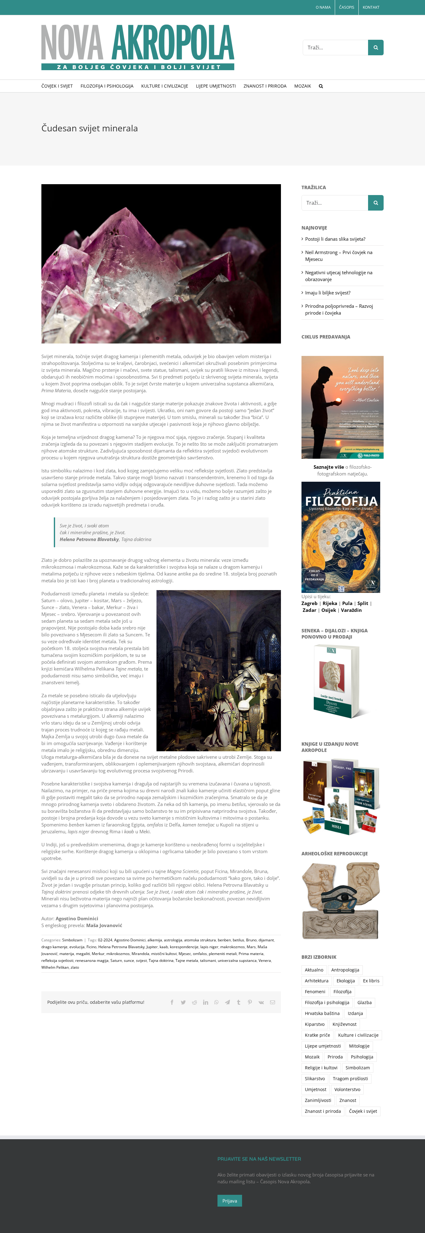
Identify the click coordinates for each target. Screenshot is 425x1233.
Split (363, 603)
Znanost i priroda (323, 1111)
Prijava (229, 1201)
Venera (265, 960)
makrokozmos (232, 946)
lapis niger (209, 946)
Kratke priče (317, 1035)
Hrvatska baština (322, 1013)
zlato (75, 967)
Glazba (364, 1002)
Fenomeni (315, 991)
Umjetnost (315, 1089)
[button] (321, 86)
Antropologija (345, 970)
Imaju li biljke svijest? (327, 292)
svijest (141, 960)
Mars (251, 946)
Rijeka (331, 603)
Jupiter (152, 946)
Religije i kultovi (321, 1068)
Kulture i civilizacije (358, 1035)
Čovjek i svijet (363, 1111)
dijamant (266, 940)
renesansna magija (92, 960)
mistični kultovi (164, 953)
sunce (129, 960)
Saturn (116, 960)
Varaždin (351, 610)
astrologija (173, 940)
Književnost (345, 1024)
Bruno (251, 940)
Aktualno (314, 970)
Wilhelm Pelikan (55, 967)
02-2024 (105, 940)
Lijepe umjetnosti (323, 1046)
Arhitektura (317, 981)
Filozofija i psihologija (327, 1002)
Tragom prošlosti (350, 1078)
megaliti (83, 953)
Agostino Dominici (130, 940)
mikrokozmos (118, 953)
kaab (164, 946)
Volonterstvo (347, 1089)
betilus (238, 940)
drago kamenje (54, 946)
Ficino (91, 946)
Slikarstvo (315, 1078)
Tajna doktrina (161, 960)
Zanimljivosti (318, 1100)
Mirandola (140, 953)
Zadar (310, 610)
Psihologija (362, 1057)
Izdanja (355, 1013)
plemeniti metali (223, 953)
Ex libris (371, 981)
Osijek (329, 610)
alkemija (154, 940)
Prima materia (251, 953)
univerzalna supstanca (237, 960)
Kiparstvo (315, 1024)
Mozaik (312, 1057)
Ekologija (346, 981)
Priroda (335, 1057)
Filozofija (343, 991)
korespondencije (184, 946)
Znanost (347, 1100)
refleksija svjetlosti (57, 960)
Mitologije (359, 1046)
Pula (348, 603)
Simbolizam (72, 940)
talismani (208, 960)
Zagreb (310, 603)
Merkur (98, 953)
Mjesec (185, 953)
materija (66, 953)
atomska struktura (200, 940)
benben (224, 940)
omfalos (200, 953)
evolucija (77, 946)
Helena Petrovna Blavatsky (121, 946)
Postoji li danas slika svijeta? (335, 239)
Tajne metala (186, 960)
